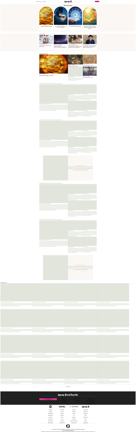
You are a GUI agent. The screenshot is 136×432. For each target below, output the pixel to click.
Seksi (85, 419)
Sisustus (73, 419)
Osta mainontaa (77, 398)
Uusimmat (39, 1)
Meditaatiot (85, 413)
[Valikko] (37, 1)
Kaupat (74, 413)
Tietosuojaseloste (69, 429)
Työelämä (62, 420)
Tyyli (62, 419)
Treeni (62, 417)
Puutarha (74, 417)
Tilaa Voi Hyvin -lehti (48, 398)
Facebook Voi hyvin (90, 400)
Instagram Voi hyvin (90, 402)
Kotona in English (73, 420)
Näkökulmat (50, 415)
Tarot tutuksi (41, 34)
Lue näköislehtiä (48, 399)
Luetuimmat (44, 1)
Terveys (85, 420)
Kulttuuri (62, 415)
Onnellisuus (85, 417)
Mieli (85, 415)
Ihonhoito (62, 413)
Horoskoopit (50, 420)
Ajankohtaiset (50, 413)
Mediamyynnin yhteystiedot (77, 401)
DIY (74, 415)
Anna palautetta (64, 402)
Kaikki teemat (50, 422)
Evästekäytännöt (75, 429)
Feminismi (62, 409)
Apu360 (50, 411)
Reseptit (73, 409)
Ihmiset (62, 411)
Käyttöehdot (63, 429)
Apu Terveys (50, 419)
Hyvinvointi (85, 411)
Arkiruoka (74, 411)
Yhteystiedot (64, 400)
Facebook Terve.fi (90, 404)
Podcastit (50, 417)
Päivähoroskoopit (43, 53)
